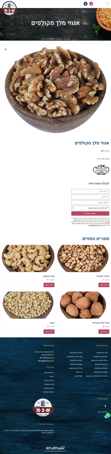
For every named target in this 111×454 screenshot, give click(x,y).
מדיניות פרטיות (48, 392)
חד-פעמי (79, 372)
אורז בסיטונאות (102, 352)
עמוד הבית (67, 39)
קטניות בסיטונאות (101, 364)
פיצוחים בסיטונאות (101, 356)
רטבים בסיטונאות (76, 360)
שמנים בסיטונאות (76, 364)
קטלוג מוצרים (58, 39)
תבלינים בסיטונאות (75, 368)
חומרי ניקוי (78, 376)
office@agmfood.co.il (95, 225)
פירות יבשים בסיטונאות (99, 360)
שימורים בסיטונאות (101, 372)
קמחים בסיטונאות (101, 368)
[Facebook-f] (105, 406)
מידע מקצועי (49, 384)
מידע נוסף (104, 285)
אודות (52, 376)
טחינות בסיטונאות (76, 352)
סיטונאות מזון (49, 372)
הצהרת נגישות (49, 388)
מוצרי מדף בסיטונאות (74, 356)
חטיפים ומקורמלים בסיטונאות (97, 376)
